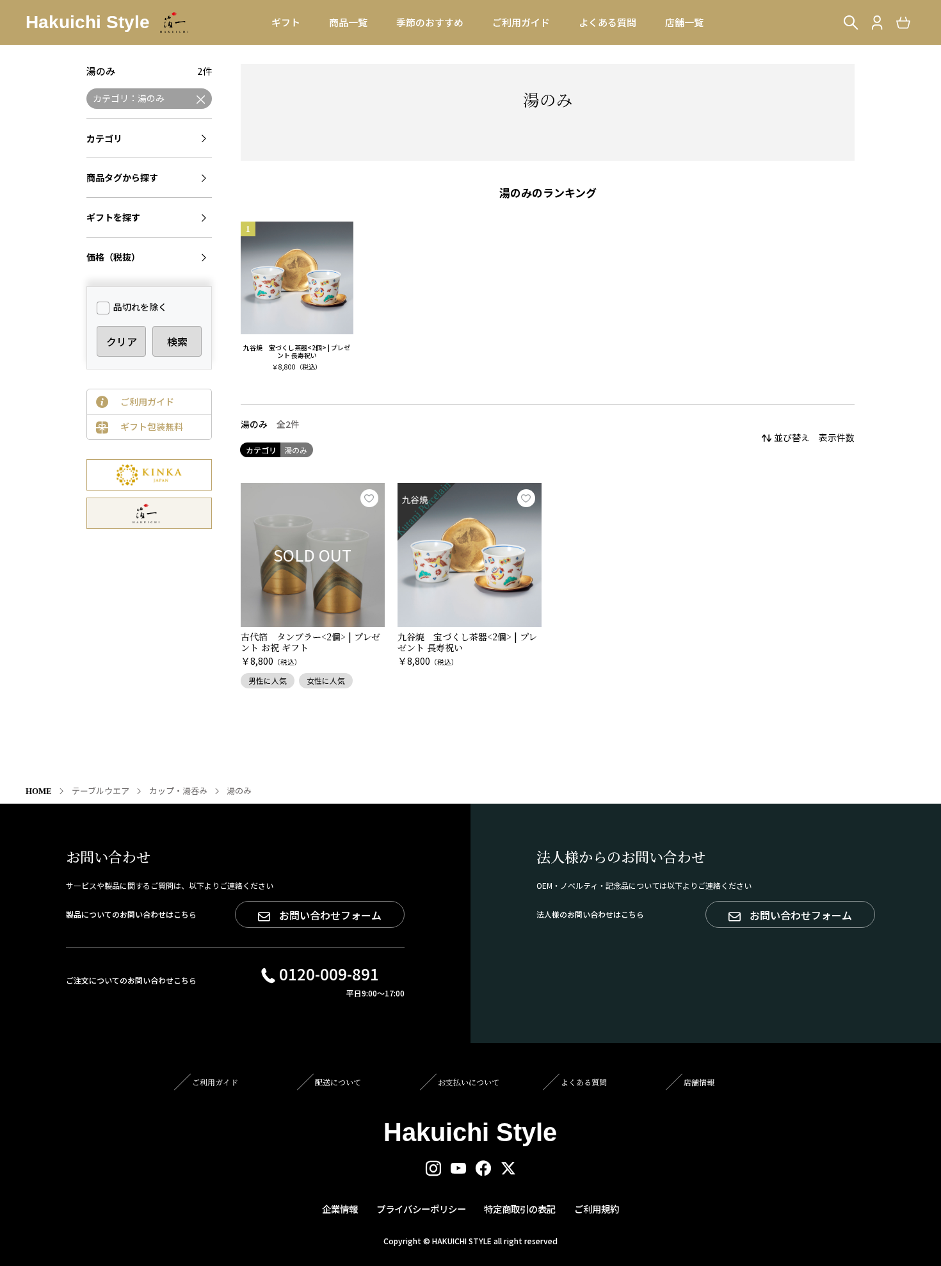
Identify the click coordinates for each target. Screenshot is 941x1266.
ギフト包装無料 (151, 426)
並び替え (792, 437)
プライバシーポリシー (421, 1208)
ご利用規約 (596, 1208)
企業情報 (340, 1208)
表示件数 (837, 437)
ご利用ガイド (147, 401)
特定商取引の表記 (520, 1208)
